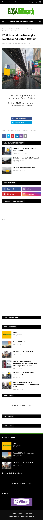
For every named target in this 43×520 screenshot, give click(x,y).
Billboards (10, 130)
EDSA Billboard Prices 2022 (23, 352)
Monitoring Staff (9, 43)
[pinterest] (40, 2)
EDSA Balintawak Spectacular (24, 168)
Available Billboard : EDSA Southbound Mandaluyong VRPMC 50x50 (26, 384)
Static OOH (11, 29)
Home (4, 2)
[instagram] (36, 2)
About (11, 2)
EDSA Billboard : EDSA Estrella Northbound (24, 374)
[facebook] (29, 2)
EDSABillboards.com (21, 21)
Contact (17, 2)
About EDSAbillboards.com (23, 342)
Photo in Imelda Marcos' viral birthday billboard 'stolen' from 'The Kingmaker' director (25, 363)
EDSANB (18, 130)
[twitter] (32, 2)
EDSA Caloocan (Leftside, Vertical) (26, 158)
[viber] (31, 189)
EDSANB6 (25, 130)
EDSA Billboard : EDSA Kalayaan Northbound (24, 149)
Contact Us (28, 513)
